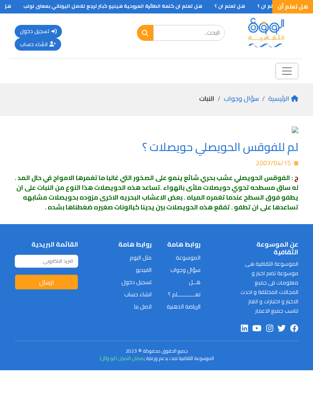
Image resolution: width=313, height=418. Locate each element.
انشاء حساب (34, 44)
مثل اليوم (141, 257)
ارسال (46, 282)
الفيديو (144, 270)
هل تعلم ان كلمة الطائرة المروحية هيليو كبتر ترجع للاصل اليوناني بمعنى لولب (116, 6)
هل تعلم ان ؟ (233, 6)
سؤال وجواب (241, 98)
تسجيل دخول (35, 31)
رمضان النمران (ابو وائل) (122, 358)
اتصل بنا (143, 306)
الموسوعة (188, 257)
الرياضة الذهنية (184, 306)
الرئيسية (278, 98)
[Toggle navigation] (287, 71)
